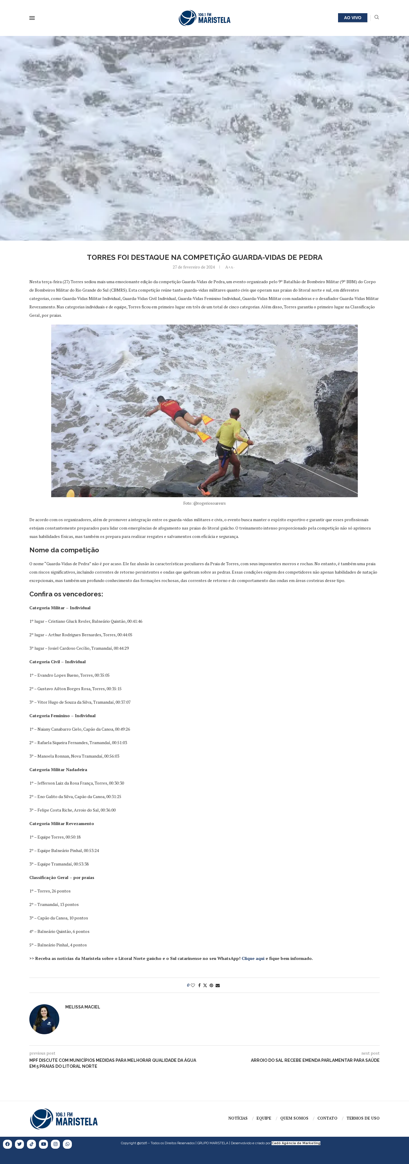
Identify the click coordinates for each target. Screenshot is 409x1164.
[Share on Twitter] (205, 985)
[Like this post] (193, 985)
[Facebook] (7, 1144)
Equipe (264, 1118)
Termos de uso (363, 1118)
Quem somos (294, 1118)
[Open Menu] (32, 18)
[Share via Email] (218, 985)
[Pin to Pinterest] (211, 985)
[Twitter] (19, 1144)
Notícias (238, 1118)
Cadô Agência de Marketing (296, 1143)
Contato (327, 1118)
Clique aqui (253, 958)
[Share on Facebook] (199, 985)
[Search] (377, 18)
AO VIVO (352, 17)
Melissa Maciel (82, 1007)
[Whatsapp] (67, 1144)
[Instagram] (55, 1144)
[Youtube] (43, 1144)
